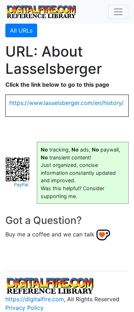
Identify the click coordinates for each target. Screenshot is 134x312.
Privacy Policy (24, 307)
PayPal (21, 184)
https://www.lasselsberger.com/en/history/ (66, 102)
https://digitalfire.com (34, 299)
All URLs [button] (21, 30)
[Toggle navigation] (118, 12)
